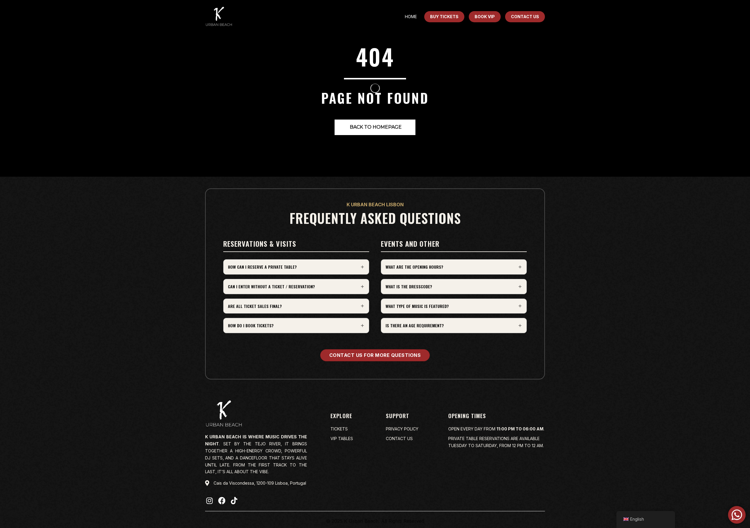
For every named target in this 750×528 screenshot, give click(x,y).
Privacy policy (402, 428)
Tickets (339, 428)
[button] (296, 267)
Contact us (399, 438)
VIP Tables (341, 438)
